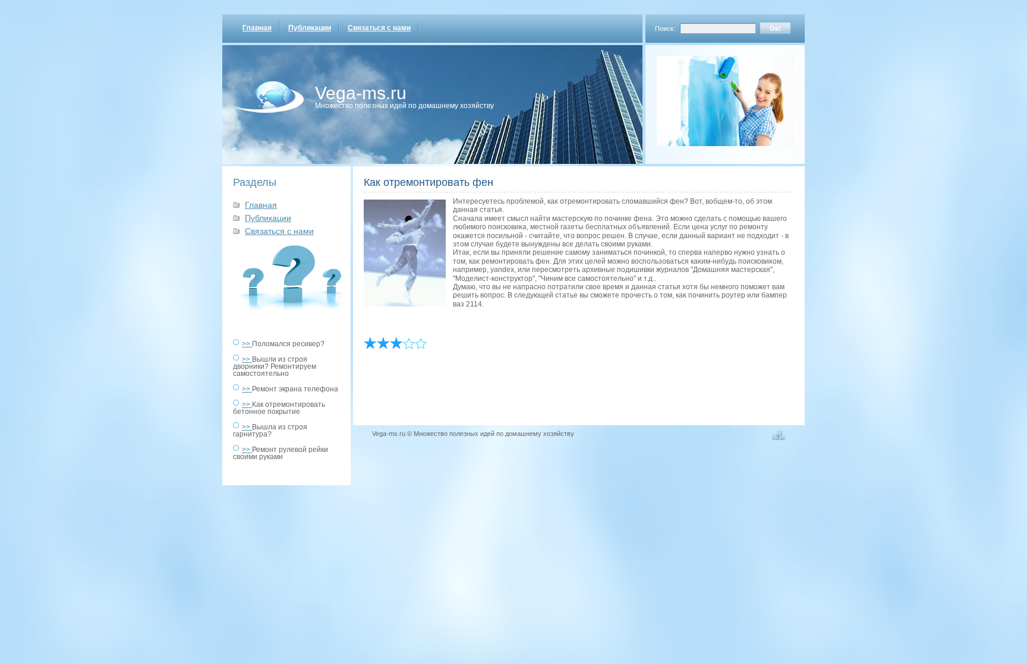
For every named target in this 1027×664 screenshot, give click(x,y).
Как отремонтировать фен (428, 182)
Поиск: (665, 28)
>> (247, 344)
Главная (257, 28)
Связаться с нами (379, 28)
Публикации (309, 28)
